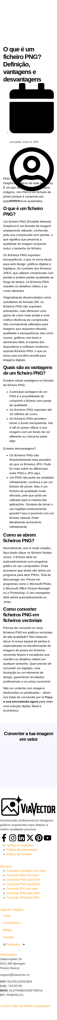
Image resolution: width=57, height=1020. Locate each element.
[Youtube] (47, 838)
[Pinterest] (39, 838)
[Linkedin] (21, 838)
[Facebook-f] (4, 838)
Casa (6, 915)
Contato (8, 937)
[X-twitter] (30, 838)
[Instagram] (13, 838)
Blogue (8, 930)
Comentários (12, 922)
